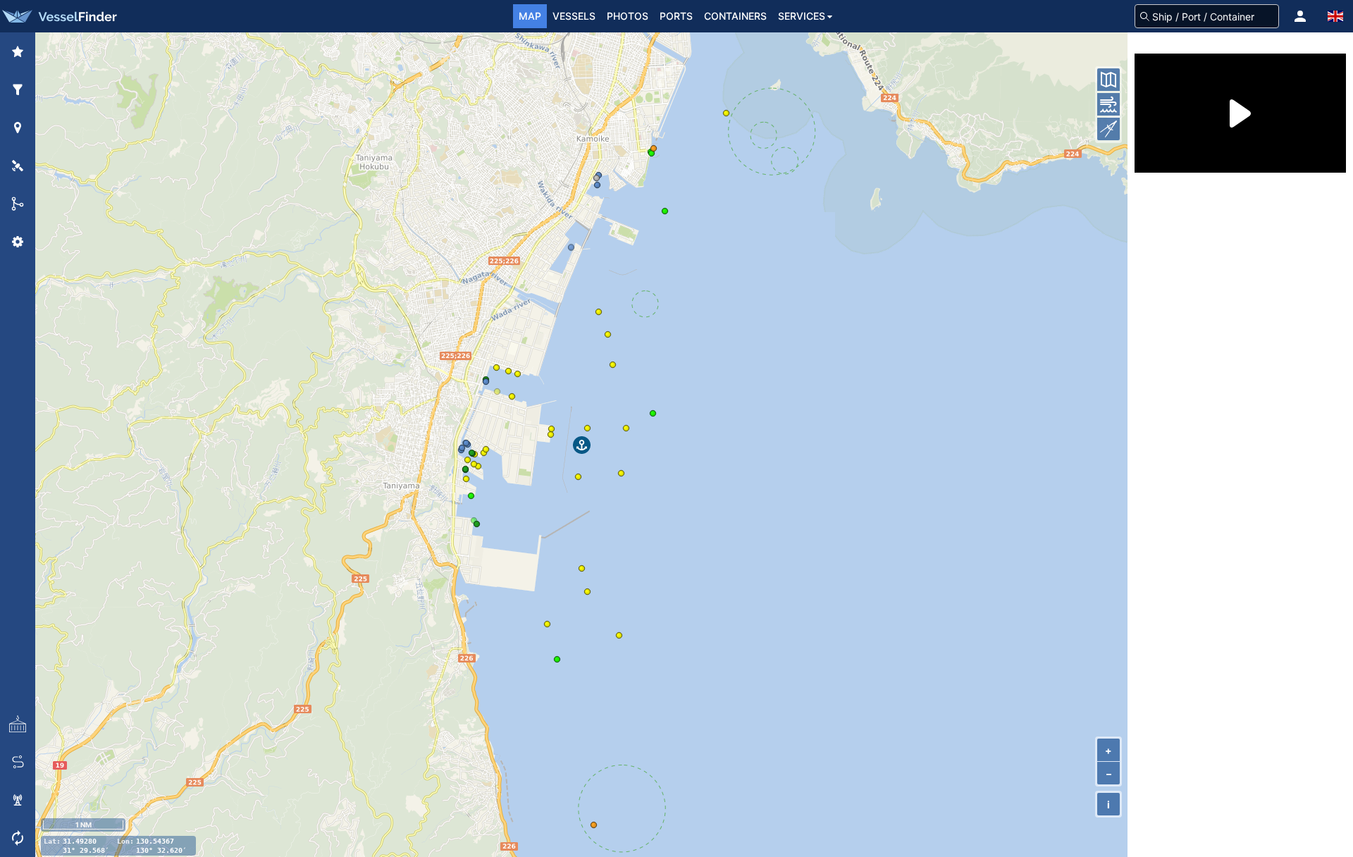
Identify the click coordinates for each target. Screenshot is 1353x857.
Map (530, 16)
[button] (1300, 16)
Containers (735, 16)
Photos (627, 16)
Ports (676, 16)
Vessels (573, 16)
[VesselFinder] (58, 16)
